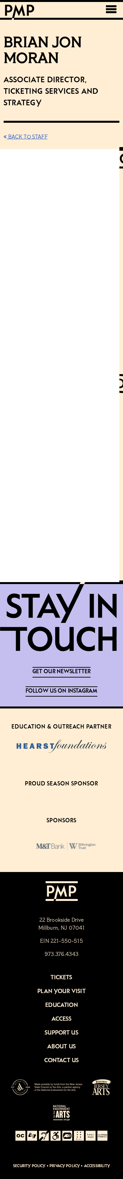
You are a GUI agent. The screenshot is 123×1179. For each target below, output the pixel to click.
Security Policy (29, 1166)
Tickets (61, 977)
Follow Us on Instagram (62, 691)
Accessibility (97, 1166)
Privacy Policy (65, 1166)
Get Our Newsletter (61, 671)
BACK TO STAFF (27, 137)
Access (61, 1019)
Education (61, 1005)
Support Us (61, 1033)
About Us (61, 1046)
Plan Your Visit (61, 991)
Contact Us (61, 1060)
